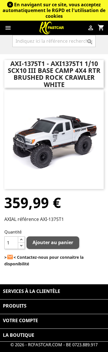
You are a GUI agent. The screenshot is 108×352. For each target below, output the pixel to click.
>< (10, 257)
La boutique (18, 335)
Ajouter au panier (53, 242)
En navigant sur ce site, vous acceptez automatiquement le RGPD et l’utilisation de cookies (54, 10)
